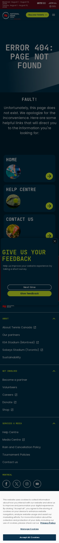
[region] (29, 517)
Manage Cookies (29, 529)
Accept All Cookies (29, 537)
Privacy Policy (48, 523)
